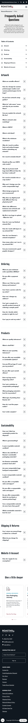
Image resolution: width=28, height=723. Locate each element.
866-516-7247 (8, 639)
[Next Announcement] (18, 2)
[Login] (24, 2)
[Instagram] (6, 635)
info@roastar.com (9, 642)
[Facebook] (3, 635)
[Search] (21, 2)
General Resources (6, 11)
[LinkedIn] (9, 635)
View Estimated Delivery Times (9, 2)
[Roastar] (7, 6)
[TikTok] (13, 635)
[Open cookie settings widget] (3, 720)
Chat (24, 720)
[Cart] (26, 2)
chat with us (7, 645)
